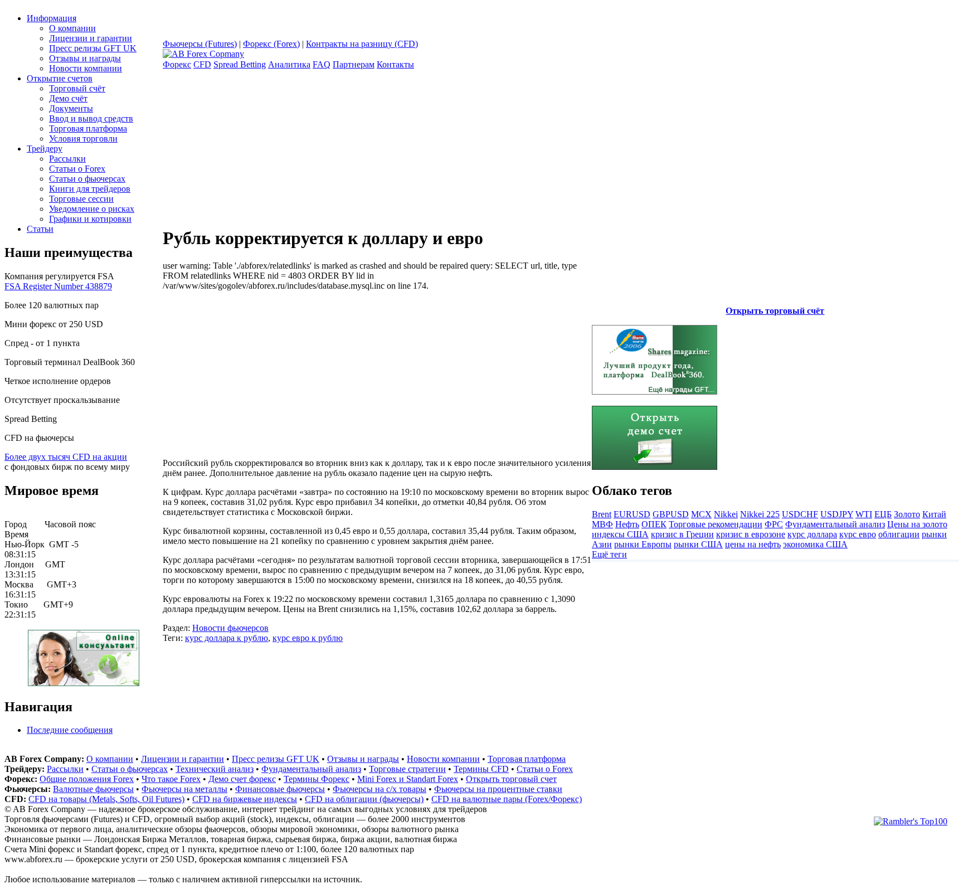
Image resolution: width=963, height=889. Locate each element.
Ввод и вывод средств (91, 118)
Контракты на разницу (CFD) (362, 43)
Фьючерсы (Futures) (200, 43)
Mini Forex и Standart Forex (407, 779)
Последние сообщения (70, 730)
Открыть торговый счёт (775, 310)
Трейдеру (44, 148)
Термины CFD (481, 769)
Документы (71, 108)
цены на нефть (753, 544)
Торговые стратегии (407, 769)
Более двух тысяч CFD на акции (65, 456)
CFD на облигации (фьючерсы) (364, 799)
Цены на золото (917, 524)
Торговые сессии (81, 198)
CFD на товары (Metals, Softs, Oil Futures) (106, 799)
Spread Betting (239, 64)
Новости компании (85, 68)
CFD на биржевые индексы (244, 799)
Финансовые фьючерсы (280, 789)
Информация (51, 18)
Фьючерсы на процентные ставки (498, 789)
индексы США (620, 534)
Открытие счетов (60, 78)
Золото (907, 514)
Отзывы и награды (85, 58)
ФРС (774, 524)
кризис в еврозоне (750, 534)
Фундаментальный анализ (835, 524)
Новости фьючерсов (230, 628)
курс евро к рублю (308, 638)
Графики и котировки (90, 219)
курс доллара (812, 534)
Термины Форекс (316, 779)
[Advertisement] (256, 369)
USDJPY (836, 514)
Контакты (395, 64)
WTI (863, 514)
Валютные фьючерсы (93, 789)
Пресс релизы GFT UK (93, 48)
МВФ (602, 524)
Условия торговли (83, 138)
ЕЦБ (883, 514)
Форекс (177, 64)
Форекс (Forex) (271, 43)
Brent (601, 514)
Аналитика (289, 64)
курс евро (857, 534)
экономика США (815, 544)
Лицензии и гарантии (90, 38)
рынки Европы (643, 544)
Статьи (40, 229)
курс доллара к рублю (226, 638)
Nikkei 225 (760, 514)
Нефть (627, 524)
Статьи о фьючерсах (87, 178)
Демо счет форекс (242, 779)
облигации (899, 534)
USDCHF (800, 514)
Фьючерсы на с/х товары (379, 789)
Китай (934, 514)
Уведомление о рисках (91, 208)
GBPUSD (671, 514)
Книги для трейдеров (89, 188)
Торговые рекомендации (715, 524)
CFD (202, 64)
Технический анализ (215, 769)
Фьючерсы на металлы (184, 789)
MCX (701, 514)
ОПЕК (654, 524)
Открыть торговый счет (511, 779)
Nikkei (726, 514)
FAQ (321, 64)
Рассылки (67, 158)
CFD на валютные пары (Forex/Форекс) (506, 799)
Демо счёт (68, 98)
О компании (72, 28)
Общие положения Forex (87, 779)
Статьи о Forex (77, 168)
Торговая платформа (88, 128)
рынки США (698, 544)
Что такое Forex (171, 779)
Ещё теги (609, 554)
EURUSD (632, 514)
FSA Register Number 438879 (58, 286)
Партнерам (353, 64)
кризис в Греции (682, 534)
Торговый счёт (77, 88)
